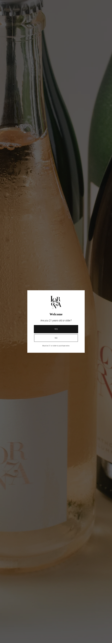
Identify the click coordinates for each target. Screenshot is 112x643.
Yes (56, 329)
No (56, 338)
